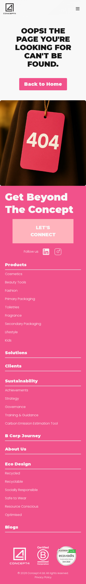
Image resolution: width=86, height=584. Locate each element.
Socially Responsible (21, 489)
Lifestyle (11, 332)
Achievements (16, 390)
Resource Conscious (21, 506)
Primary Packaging (20, 298)
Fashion (11, 290)
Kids (8, 340)
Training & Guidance (21, 415)
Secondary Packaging (23, 323)
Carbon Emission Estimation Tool (31, 423)
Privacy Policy (43, 577)
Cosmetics (13, 274)
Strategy (12, 398)
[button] (77, 8)
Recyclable (14, 481)
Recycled (12, 473)
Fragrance (13, 315)
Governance (15, 406)
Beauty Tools (15, 282)
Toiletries (12, 307)
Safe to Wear (15, 498)
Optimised (13, 514)
